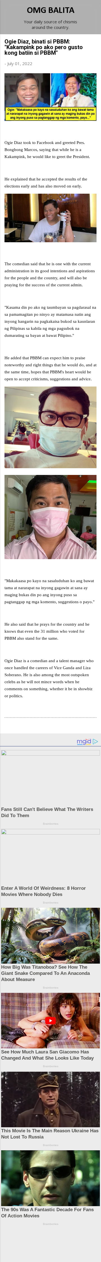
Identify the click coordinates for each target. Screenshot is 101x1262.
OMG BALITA (50, 10)
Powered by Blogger (54, 1240)
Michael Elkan (64, 1251)
